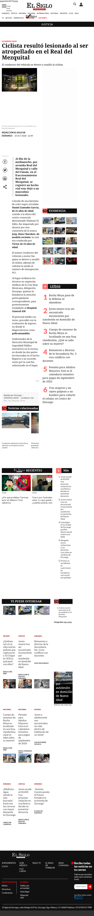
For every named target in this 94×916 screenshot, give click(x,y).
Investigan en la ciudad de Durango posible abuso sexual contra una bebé (66, 529)
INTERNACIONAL (43, 13)
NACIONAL (31, 13)
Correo (5, 180)
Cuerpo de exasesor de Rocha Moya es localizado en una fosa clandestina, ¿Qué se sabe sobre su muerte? (60, 336)
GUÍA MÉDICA (23, 864)
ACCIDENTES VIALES (9, 41)
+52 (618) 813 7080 (83, 907)
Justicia (47, 24)
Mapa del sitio (24, 896)
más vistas (68, 622)
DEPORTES (63, 13)
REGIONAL (22, 13)
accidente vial (27, 398)
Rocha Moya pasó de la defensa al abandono (61, 298)
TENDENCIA (57, 211)
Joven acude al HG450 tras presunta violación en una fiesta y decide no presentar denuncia (66, 486)
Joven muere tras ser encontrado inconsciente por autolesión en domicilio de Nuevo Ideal (59, 316)
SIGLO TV (36, 863)
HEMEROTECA (19, 18)
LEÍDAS (55, 286)
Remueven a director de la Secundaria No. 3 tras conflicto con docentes (59, 355)
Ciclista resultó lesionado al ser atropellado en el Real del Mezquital (65, 612)
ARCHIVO (8, 18)
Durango (18, 395)
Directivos (6, 889)
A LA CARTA (22, 870)
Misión (4, 885)
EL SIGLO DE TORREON (50, 865)
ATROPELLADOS (11, 398)
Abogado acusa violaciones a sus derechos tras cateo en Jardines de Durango (66, 548)
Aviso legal (24, 891)
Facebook (5, 164)
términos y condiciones (79, 898)
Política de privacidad (24, 886)
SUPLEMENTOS (9, 863)
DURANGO (5, 13)
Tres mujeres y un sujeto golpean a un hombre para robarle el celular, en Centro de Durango (59, 395)
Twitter (5, 172)
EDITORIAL (54, 13)
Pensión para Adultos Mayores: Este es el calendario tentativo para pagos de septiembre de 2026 (59, 374)
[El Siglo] (21, 860)
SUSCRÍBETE (42, 18)
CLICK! (5, 866)
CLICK (71, 13)
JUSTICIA (14, 13)
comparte (5, 189)
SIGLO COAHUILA (63, 864)
